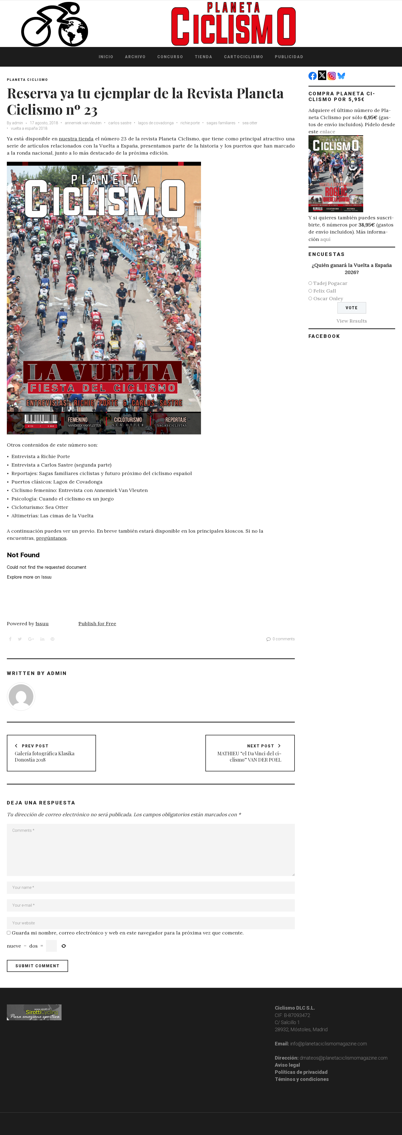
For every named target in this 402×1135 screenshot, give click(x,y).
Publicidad (289, 57)
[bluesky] (342, 78)
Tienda (203, 57)
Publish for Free (97, 623)
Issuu (42, 623)
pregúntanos (51, 538)
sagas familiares (220, 123)
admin (17, 123)
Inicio (106, 57)
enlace (327, 131)
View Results (352, 321)
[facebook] (313, 78)
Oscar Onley (328, 298)
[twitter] (323, 78)
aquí (325, 239)
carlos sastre (119, 123)
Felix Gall (324, 291)
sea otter (249, 123)
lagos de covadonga (156, 123)
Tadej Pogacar (330, 283)
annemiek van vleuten (83, 123)
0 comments (284, 639)
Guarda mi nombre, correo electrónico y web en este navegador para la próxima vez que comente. (128, 933)
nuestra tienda (76, 138)
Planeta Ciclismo (27, 80)
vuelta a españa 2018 (29, 128)
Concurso (170, 57)
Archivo (135, 57)
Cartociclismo (243, 57)
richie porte (190, 123)
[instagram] (332, 78)
